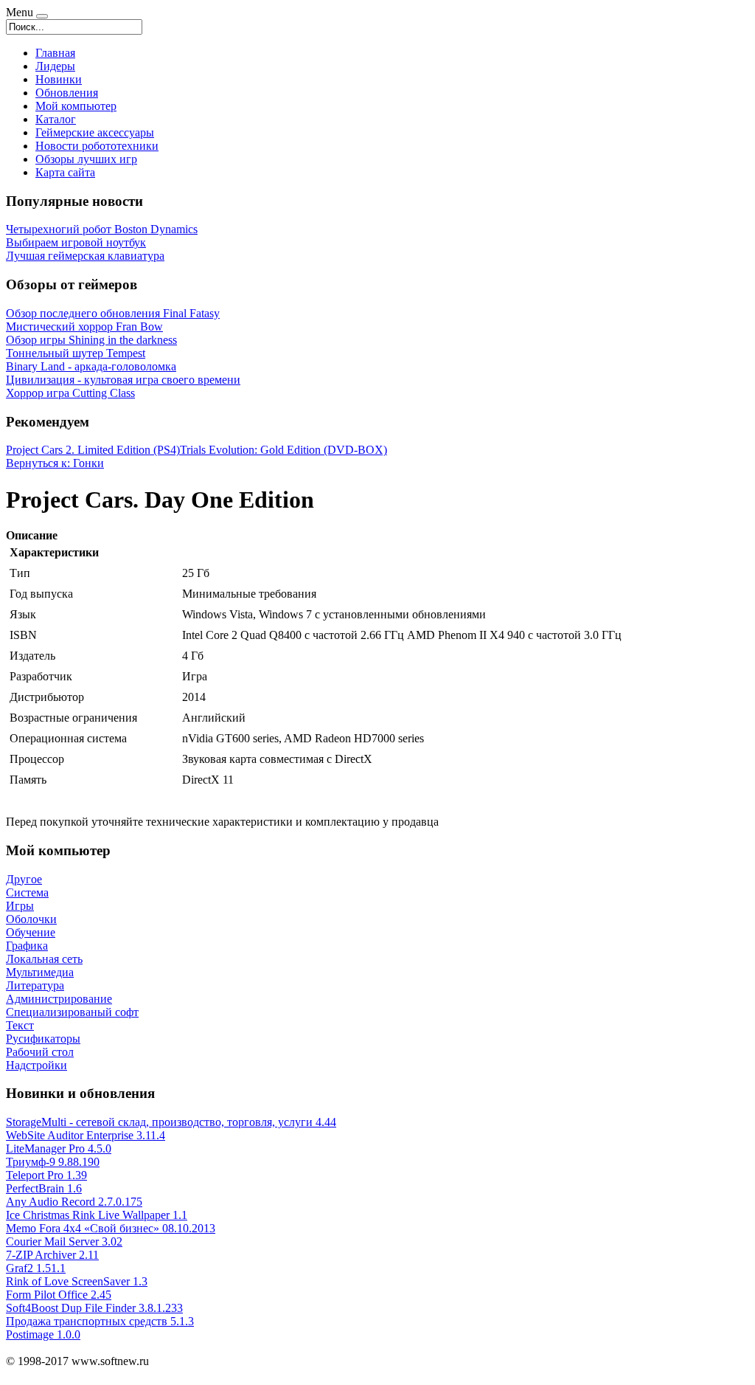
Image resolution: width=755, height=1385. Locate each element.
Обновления (66, 92)
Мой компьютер (75, 106)
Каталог (55, 119)
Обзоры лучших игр (86, 159)
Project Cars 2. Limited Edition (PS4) (93, 449)
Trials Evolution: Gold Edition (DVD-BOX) (283, 449)
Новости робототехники (97, 145)
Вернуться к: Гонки (55, 463)
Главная (55, 52)
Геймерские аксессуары (94, 132)
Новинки (58, 79)
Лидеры (55, 66)
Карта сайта (65, 172)
